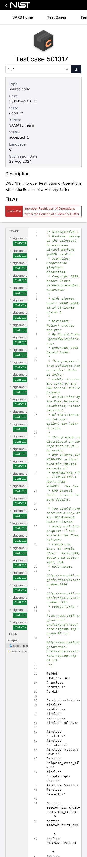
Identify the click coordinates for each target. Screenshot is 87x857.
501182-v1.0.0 (20, 101)
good (13, 113)
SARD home (22, 17)
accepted (17, 137)
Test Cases (56, 17)
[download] (76, 69)
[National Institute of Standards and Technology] (17, 6)
